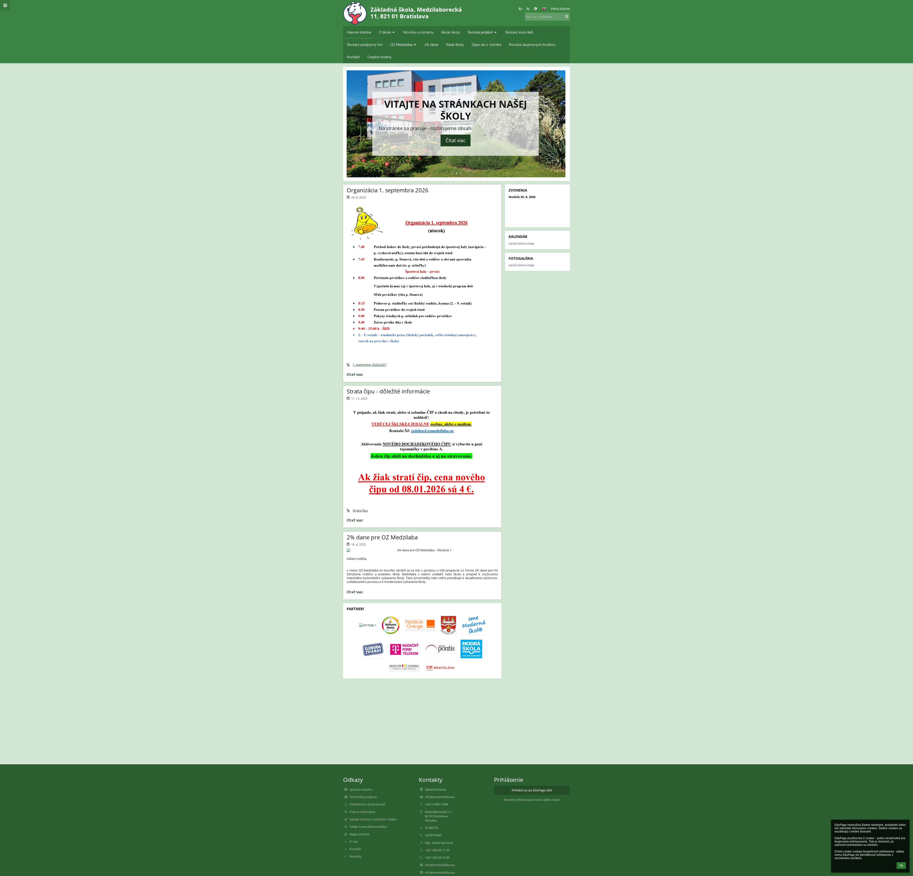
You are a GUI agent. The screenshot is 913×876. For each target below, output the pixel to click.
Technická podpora (363, 797)
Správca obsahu (361, 789)
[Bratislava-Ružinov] (449, 625)
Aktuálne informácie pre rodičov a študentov (456, 113)
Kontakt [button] (353, 57)
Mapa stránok (359, 834)
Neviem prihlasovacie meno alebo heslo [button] (532, 800)
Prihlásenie (560, 9)
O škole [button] (385, 32)
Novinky (355, 856)
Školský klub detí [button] (519, 32)
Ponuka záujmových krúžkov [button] (532, 45)
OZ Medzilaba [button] (401, 45)
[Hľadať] (566, 16)
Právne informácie (362, 812)
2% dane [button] (431, 45)
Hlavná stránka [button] (359, 32)
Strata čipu (360, 510)
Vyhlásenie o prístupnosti (367, 804)
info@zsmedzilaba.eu (440, 797)
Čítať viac (456, 137)
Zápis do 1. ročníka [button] (486, 45)
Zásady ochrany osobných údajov (373, 819)
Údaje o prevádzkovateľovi (368, 826)
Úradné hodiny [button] (379, 57)
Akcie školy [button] (450, 32)
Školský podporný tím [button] (365, 45)
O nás (354, 841)
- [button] (529, 8)
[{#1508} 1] (367, 625)
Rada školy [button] (455, 45)
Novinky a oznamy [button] (418, 32)
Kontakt (355, 849)
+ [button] (522, 8)
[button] (535, 8)
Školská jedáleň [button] (480, 32)
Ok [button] (901, 865)
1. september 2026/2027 (369, 365)
